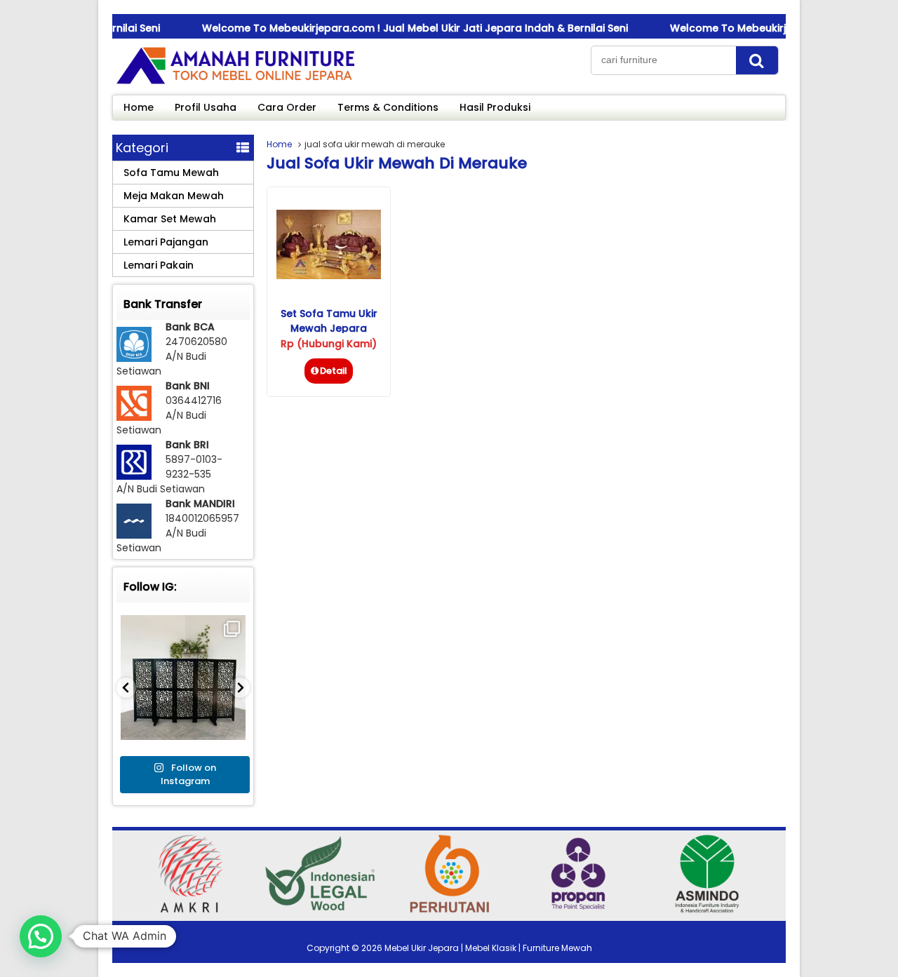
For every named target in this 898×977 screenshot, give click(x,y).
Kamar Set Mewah (169, 219)
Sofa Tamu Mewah (171, 173)
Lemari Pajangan (165, 242)
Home (138, 107)
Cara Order (286, 107)
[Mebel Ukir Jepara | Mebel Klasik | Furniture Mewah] (235, 83)
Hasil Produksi (495, 107)
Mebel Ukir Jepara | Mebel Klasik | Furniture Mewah (488, 948)
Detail (333, 370)
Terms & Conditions (387, 107)
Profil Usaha (205, 107)
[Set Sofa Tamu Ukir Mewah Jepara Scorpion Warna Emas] (328, 276)
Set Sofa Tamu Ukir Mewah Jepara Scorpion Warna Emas (328, 328)
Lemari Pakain (158, 265)
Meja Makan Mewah (173, 196)
